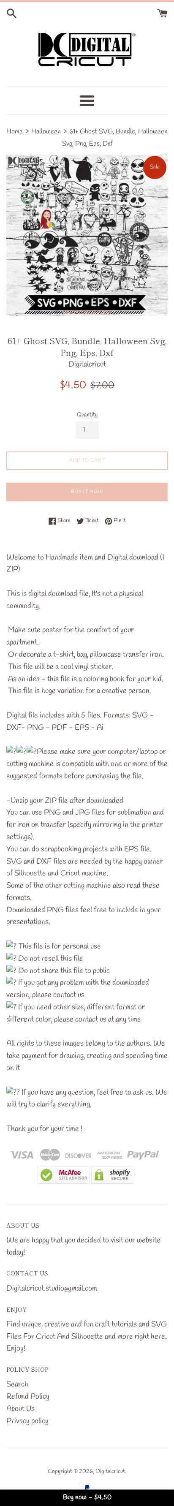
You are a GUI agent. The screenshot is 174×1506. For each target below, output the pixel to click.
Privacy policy (27, 1421)
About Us (20, 1409)
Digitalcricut (110, 1472)
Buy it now (87, 492)
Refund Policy (27, 1397)
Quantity (87, 415)
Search (17, 1384)
